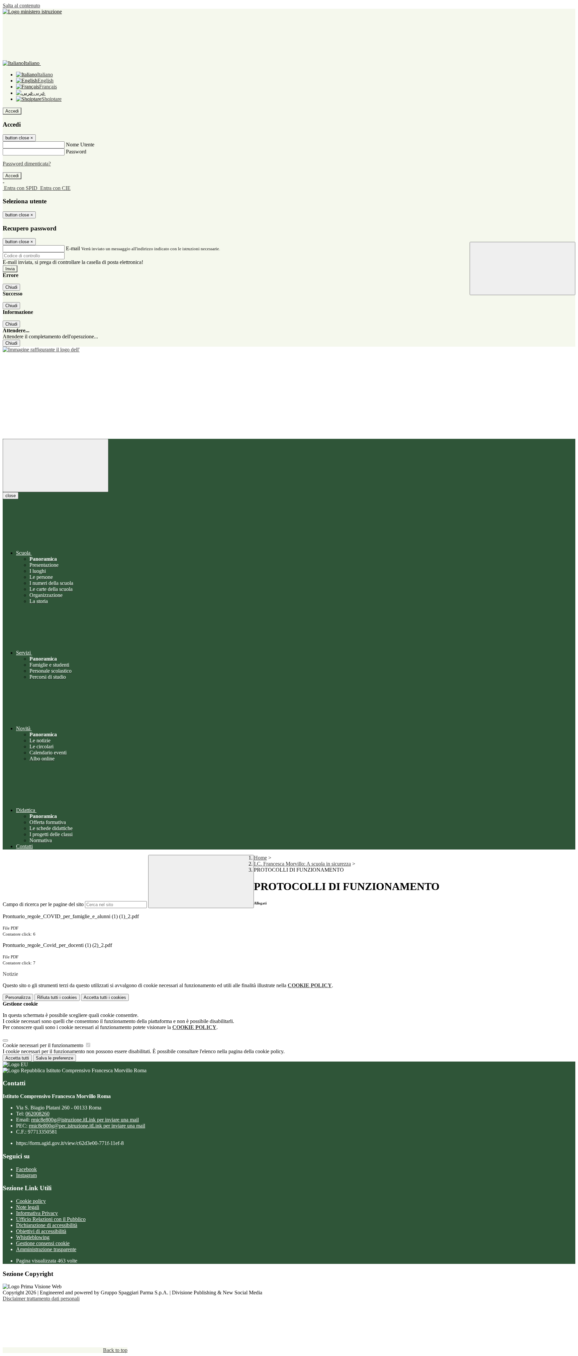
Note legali (27, 1207)
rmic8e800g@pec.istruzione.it (87, 1126)
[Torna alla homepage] (289, 350)
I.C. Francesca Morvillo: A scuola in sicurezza (302, 864)
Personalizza (17, 997)
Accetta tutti (105, 997)
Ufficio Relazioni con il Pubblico (51, 1219)
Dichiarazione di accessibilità (46, 1225)
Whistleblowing (33, 1237)
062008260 (37, 1113)
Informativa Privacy (37, 1213)
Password (76, 151)
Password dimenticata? (27, 163)
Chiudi (11, 287)
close (10, 495)
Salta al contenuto (21, 5)
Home (260, 858)
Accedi (12, 111)
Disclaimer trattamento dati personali (41, 1298)
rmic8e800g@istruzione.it (85, 1120)
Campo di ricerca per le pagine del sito (43, 904)
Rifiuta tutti (57, 997)
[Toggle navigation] (55, 465)
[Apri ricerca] (522, 268)
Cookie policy (31, 1201)
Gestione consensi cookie (43, 1243)
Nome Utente (80, 144)
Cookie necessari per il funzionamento (44, 1045)
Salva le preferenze (54, 1058)
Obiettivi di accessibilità (41, 1231)
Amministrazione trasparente (46, 1249)
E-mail (73, 248)
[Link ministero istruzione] (32, 11)
